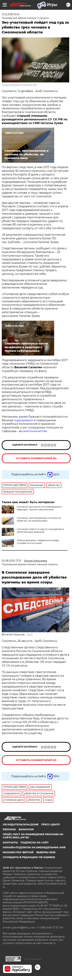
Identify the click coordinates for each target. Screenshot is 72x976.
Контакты (10, 842)
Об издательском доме (20, 824)
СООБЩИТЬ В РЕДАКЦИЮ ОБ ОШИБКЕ (29, 857)
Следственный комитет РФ (19, 84)
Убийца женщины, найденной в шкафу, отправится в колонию (38, 541)
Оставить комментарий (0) (36, 458)
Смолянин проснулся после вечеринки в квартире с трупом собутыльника (39, 508)
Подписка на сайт (35, 842)
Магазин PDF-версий (18, 852)
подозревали (23, 420)
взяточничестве (35, 431)
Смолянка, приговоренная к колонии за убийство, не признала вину (39, 519)
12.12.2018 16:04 (11, 14)
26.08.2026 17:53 (11, 560)
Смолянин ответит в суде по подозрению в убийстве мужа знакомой (40, 530)
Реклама (9, 829)
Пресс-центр (50, 824)
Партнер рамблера (33, 959)
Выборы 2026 (45, 852)
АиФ (30, 634)
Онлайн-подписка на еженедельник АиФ (34, 847)
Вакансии (26, 829)
